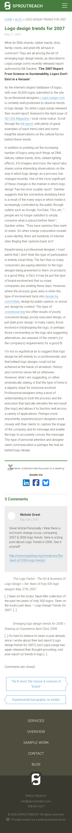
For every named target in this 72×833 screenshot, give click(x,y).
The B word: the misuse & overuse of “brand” (36, 684)
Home (8, 19)
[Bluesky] (45, 482)
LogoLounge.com (53, 98)
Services (36, 721)
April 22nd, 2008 (46, 629)
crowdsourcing (15, 312)
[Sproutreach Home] (7, 6)
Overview (36, 731)
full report (27, 124)
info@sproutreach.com (36, 801)
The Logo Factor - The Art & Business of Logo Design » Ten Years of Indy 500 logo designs (35, 584)
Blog (18, 19)
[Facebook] (36, 482)
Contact (36, 753)
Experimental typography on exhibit (36, 699)
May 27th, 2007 (26, 589)
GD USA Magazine (17, 118)
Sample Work (36, 742)
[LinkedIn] (26, 482)
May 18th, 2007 (29, 519)
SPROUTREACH (27, 5)
